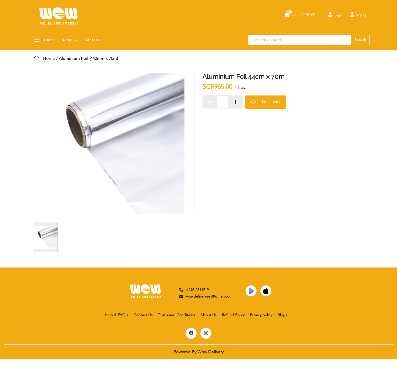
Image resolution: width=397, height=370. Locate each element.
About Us (208, 314)
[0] (287, 14)
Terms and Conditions (176, 314)
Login (338, 15)
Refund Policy (233, 314)
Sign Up (361, 15)
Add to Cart (265, 102)
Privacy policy (261, 314)
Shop (68, 40)
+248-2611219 (197, 289)
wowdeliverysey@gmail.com (209, 296)
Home (49, 40)
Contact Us (143, 314)
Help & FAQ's (116, 314)
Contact (92, 40)
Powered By (199, 351)
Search (360, 39)
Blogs (282, 314)
